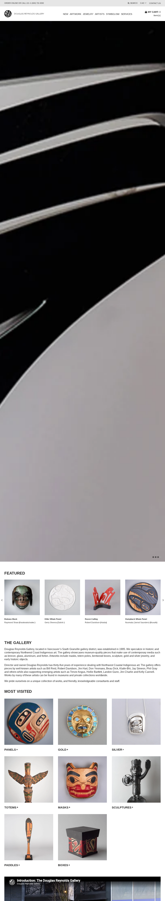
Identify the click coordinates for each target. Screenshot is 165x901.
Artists (99, 14)
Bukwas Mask (10, 619)
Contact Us (155, 3)
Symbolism (112, 14)
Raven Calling (91, 619)
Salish (61, 622)
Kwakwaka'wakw (27, 622)
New (65, 14)
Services (126, 14)
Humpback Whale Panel (136, 619)
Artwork (75, 14)
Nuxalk (153, 622)
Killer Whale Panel (53, 619)
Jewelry (88, 14)
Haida (103, 622)
